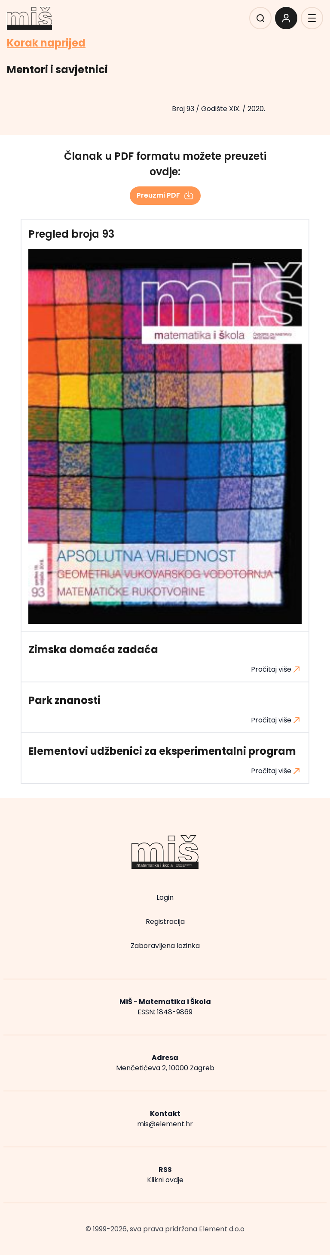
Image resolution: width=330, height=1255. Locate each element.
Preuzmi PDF (158, 195)
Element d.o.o (221, 1229)
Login (165, 897)
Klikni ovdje (165, 1180)
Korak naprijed (46, 43)
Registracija (165, 922)
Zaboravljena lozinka (165, 946)
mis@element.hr (165, 1124)
